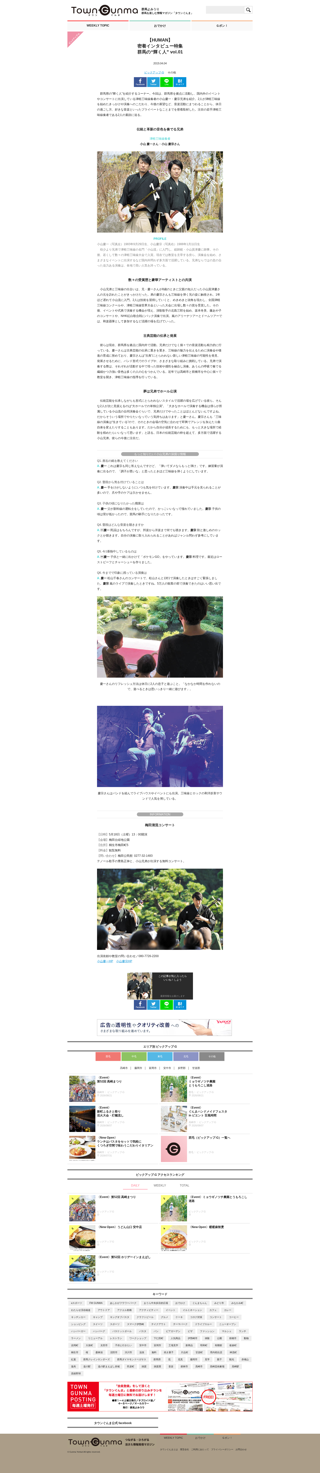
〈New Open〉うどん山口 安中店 (119, 1227)
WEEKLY (160, 1185)
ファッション (207, 1331)
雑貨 (144, 1366)
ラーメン (76, 1338)
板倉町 (233, 1345)
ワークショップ (137, 1338)
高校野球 (76, 1373)
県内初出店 (216, 1352)
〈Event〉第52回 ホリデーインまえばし (124, 1257)
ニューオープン (227, 1324)
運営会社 (184, 1449)
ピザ (190, 1331)
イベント (170, 1310)
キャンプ (98, 1317)
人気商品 (175, 1338)
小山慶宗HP (124, 961)
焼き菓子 (169, 1352)
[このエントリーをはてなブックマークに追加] (180, 85)
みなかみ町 (237, 1303)
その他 (212, 1056)
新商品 (189, 1345)
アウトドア (104, 1310)
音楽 (171, 1366)
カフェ (213, 1310)
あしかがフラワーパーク (123, 1303)
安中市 (142, 1345)
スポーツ (115, 1324)
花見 (180, 1359)
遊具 (73, 1366)
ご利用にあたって (200, 1449)
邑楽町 (130, 1366)
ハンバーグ (99, 1331)
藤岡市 (193, 1359)
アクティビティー (148, 1310)
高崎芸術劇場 (217, 1366)
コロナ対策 (196, 1317)
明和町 (203, 1345)
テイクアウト (158, 1324)
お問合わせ (241, 1449)
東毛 (160, 1056)
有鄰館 (218, 1345)
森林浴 (99, 1352)
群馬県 (157, 1359)
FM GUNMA (96, 1303)
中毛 (134, 1056)
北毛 (186, 1056)
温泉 (141, 1352)
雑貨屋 (157, 1366)
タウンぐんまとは (169, 1449)
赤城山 (245, 1359)
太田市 (104, 1345)
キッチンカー (78, 1317)
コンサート (216, 1317)
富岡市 (157, 1345)
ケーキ (179, 1317)
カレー (227, 1310)
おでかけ (180, 1303)
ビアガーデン (173, 1331)
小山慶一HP (105, 961)
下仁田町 (158, 1338)
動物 (246, 1338)
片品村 (184, 1352)
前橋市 (232, 1338)
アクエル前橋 (124, 1310)
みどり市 (219, 1303)
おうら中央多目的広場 (156, 1303)
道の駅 (87, 1366)
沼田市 (113, 1352)
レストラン (116, 1338)
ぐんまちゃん (199, 1303)
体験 (207, 1338)
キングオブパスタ (119, 1317)
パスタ (142, 1331)
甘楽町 (199, 1352)
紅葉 (73, 1359)
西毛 (108, 1056)
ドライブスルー (203, 1324)
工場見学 (173, 1345)
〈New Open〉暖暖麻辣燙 (206, 1227)
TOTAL (184, 1185)
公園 (219, 1338)
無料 (154, 1352)
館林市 (184, 1366)
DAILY (135, 1185)
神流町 (233, 1352)
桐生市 (74, 1352)
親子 (219, 1359)
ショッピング (78, 1324)
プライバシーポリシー (222, 1449)
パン (156, 1331)
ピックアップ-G (154, 72)
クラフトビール (145, 1317)
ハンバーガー (78, 1331)
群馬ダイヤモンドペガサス (131, 1359)
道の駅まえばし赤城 (109, 1366)
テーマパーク (180, 1324)
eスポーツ (76, 1303)
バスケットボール (122, 1331)
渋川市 (128, 1352)
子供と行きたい (123, 1345)
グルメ (164, 1317)
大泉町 (89, 1345)
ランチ (242, 1331)
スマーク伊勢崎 (135, 1324)
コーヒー (234, 1317)
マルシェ (226, 1331)
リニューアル (95, 1338)
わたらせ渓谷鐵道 (80, 1310)
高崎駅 (235, 1366)
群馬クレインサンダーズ (96, 1359)
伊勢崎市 (192, 1338)
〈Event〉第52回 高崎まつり (116, 1197)
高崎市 (199, 1366)
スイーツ (98, 1324)
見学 (207, 1359)
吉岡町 (74, 1345)
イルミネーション (192, 1310)
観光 (231, 1359)
